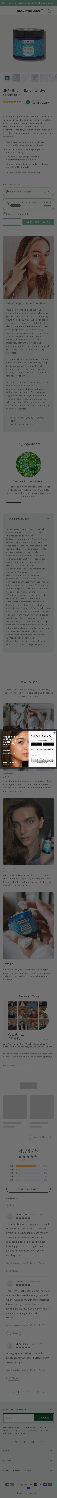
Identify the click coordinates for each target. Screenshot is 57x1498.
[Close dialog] (54, 733)
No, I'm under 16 (48, 744)
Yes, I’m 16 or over (36, 744)
